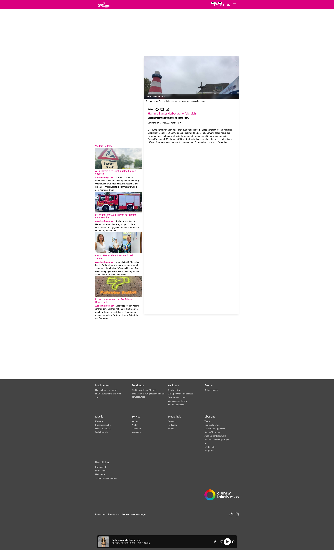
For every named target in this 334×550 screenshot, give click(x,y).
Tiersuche (136, 428)
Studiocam (209, 447)
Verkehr (135, 421)
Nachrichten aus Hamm (106, 390)
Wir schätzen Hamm (177, 401)
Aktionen (173, 385)
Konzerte (99, 421)
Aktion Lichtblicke (176, 404)
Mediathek (174, 416)
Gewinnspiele (174, 390)
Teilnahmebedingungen (106, 478)
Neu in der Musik (103, 428)
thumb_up (233, 541)
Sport (97, 397)
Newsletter (136, 432)
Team (207, 421)
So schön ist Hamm (177, 397)
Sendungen (138, 385)
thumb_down (221, 541)
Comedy (172, 421)
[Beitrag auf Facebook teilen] (157, 109)
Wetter (135, 425)
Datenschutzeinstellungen (134, 514)
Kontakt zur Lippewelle (214, 428)
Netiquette (100, 474)
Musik (99, 416)
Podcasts (172, 425)
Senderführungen (212, 432)
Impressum (100, 470)
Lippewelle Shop (212, 425)
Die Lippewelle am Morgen (144, 390)
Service (136, 416)
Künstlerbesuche (103, 425)
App (206, 443)
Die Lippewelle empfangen (216, 439)
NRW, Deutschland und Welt (108, 394)
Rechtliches (102, 462)
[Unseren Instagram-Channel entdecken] (237, 514)
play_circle (227, 541)
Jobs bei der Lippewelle (215, 436)
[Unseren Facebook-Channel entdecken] (231, 514)
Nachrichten (102, 385)
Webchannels (101, 432)
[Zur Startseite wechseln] (103, 4)
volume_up (215, 542)
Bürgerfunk (209, 450)
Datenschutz (101, 467)
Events (208, 385)
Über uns (209, 416)
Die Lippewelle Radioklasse (180, 394)
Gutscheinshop (211, 390)
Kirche (171, 428)
